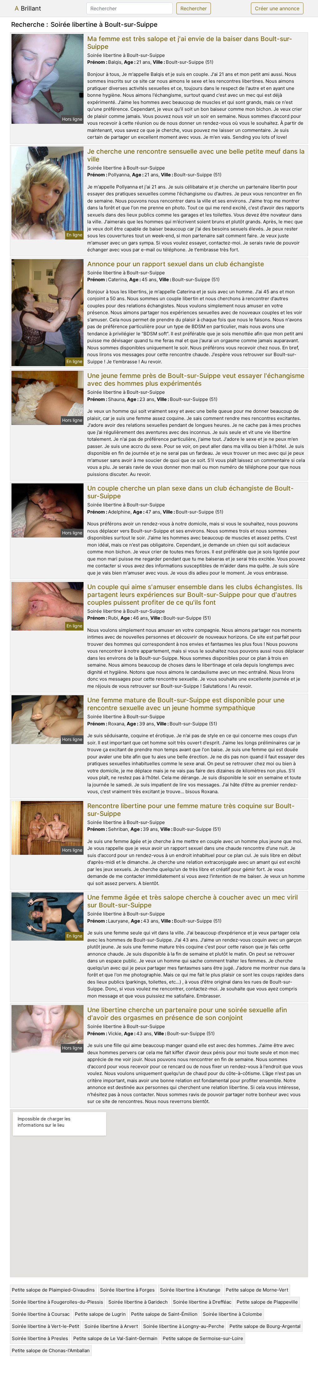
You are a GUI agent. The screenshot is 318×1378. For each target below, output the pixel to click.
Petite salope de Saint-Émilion (164, 1314)
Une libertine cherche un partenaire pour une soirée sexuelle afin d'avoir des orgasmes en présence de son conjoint (187, 1014)
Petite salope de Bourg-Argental (265, 1326)
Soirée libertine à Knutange (190, 1290)
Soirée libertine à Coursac (41, 1314)
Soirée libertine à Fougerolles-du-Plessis (57, 1302)
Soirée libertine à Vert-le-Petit (45, 1326)
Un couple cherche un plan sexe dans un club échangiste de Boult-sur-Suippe (190, 492)
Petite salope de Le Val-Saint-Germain (115, 1338)
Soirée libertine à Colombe (232, 1314)
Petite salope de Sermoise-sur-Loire (203, 1338)
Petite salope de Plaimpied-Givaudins (53, 1290)
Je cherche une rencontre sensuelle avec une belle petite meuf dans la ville (196, 155)
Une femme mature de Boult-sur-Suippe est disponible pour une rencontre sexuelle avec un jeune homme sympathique (185, 704)
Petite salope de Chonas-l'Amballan (51, 1350)
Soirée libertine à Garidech (138, 1302)
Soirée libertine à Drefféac (202, 1302)
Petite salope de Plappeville (267, 1302)
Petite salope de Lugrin (100, 1314)
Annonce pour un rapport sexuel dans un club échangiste (175, 264)
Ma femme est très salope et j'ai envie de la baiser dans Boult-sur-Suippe (189, 42)
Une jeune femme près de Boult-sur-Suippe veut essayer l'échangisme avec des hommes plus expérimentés (195, 379)
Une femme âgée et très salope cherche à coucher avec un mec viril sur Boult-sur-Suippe (192, 901)
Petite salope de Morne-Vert (257, 1290)
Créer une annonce (277, 8)
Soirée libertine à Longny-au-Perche (183, 1326)
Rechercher (193, 8)
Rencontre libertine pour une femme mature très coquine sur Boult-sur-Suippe (191, 809)
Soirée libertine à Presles (40, 1338)
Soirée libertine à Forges (127, 1290)
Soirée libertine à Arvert (111, 1326)
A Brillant (28, 8)
